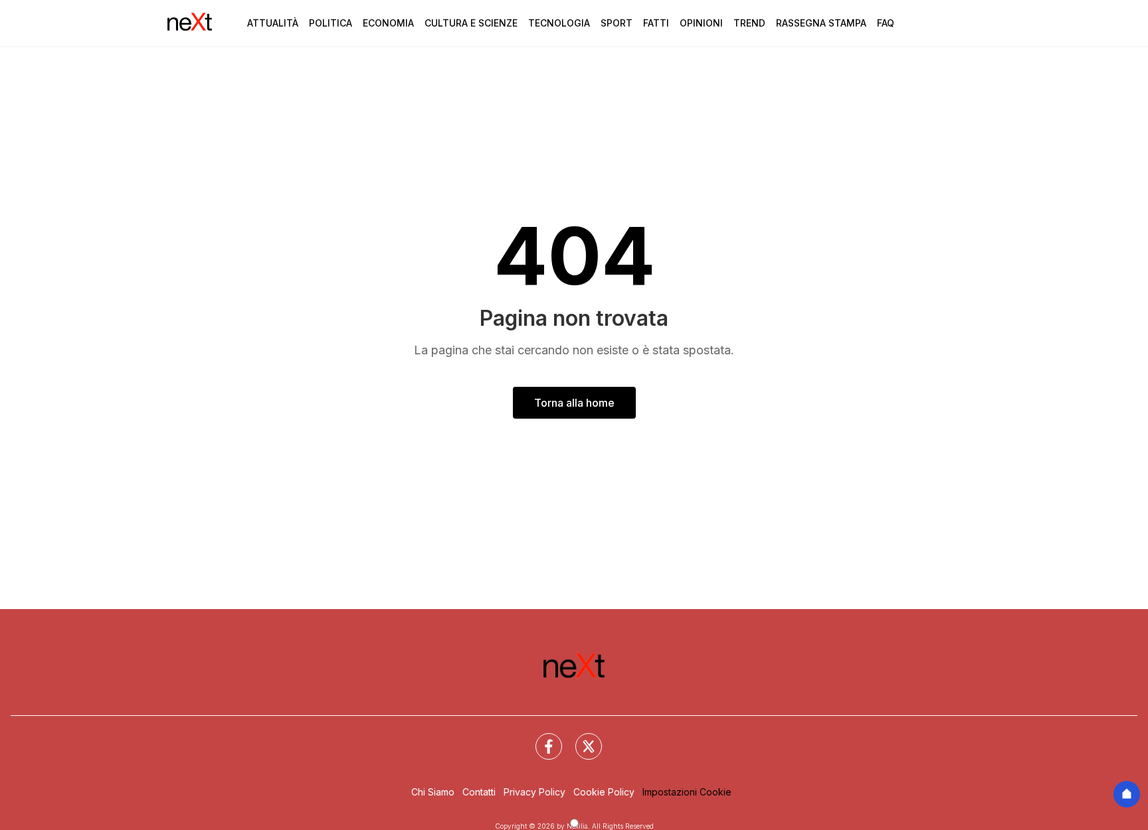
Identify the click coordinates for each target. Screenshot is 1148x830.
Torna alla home (574, 402)
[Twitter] (580, 738)
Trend (749, 23)
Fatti (656, 23)
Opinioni (701, 23)
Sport (616, 23)
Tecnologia (559, 23)
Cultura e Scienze (471, 23)
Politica (330, 23)
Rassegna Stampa (821, 23)
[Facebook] (540, 738)
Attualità (272, 23)
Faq (885, 23)
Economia (388, 23)
